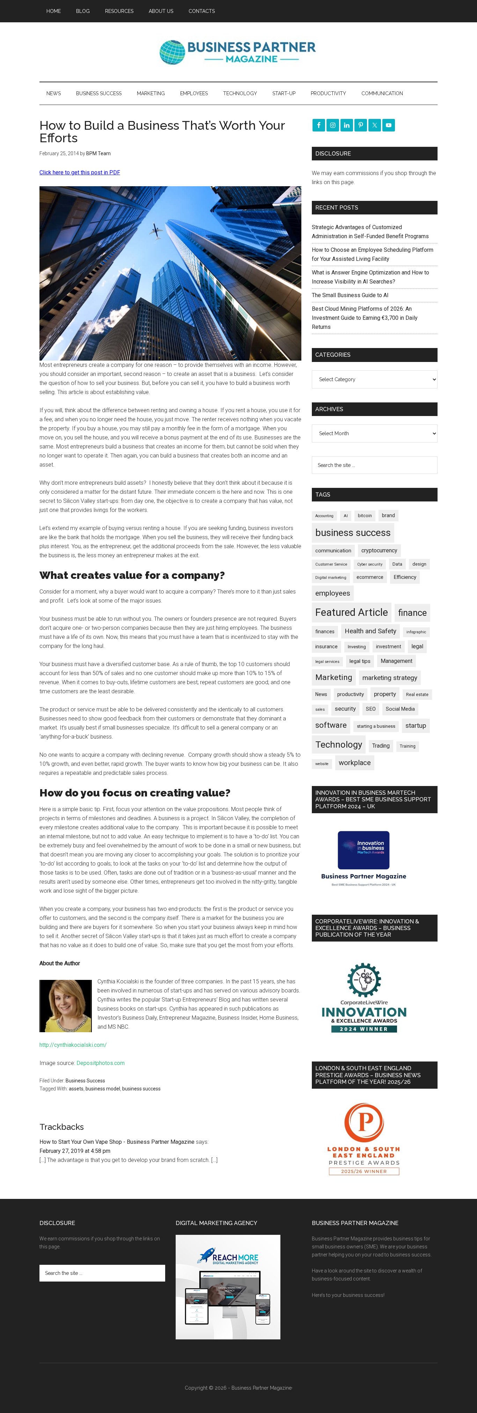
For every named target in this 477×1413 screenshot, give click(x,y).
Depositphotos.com (100, 1063)
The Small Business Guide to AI (350, 295)
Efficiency (405, 577)
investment (388, 646)
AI (346, 515)
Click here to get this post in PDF (79, 172)
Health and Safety (370, 631)
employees (332, 593)
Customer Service (331, 564)
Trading (381, 746)
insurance (326, 647)
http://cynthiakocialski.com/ (73, 1045)
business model (103, 1088)
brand (388, 515)
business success (141, 1088)
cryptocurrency (379, 550)
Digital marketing (330, 577)
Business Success (85, 1080)
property (385, 693)
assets (76, 1088)
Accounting (324, 516)
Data (397, 564)
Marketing (333, 677)
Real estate (417, 694)
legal (417, 646)
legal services (327, 661)
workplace (355, 762)
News (321, 694)
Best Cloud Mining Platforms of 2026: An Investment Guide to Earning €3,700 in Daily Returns (365, 317)
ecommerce (370, 577)
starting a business (376, 726)
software (331, 725)
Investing (357, 646)
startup (415, 726)
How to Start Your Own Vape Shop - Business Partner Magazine (117, 1142)
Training (408, 746)
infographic (416, 632)
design (419, 564)
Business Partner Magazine (238, 52)
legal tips (360, 661)
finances (325, 631)
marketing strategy (389, 678)
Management (396, 661)
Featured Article (351, 612)
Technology (338, 744)
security (345, 708)
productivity (350, 694)
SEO (371, 709)
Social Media (400, 709)
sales (320, 709)
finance (412, 612)
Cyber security (369, 564)
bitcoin (365, 515)
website (322, 764)
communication (333, 550)
